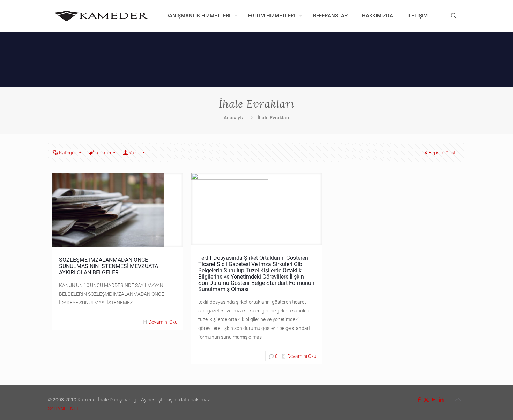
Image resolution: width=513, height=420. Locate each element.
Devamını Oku (163, 322)
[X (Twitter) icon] (426, 400)
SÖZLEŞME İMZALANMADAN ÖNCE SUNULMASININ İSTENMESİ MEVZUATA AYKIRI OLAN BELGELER (108, 266)
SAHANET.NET (63, 408)
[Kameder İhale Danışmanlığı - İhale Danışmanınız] (101, 15)
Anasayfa (234, 117)
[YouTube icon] (433, 400)
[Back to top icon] (458, 399)
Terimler (103, 152)
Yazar (135, 152)
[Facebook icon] (419, 400)
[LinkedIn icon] (441, 400)
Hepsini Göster (444, 152)
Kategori (68, 152)
